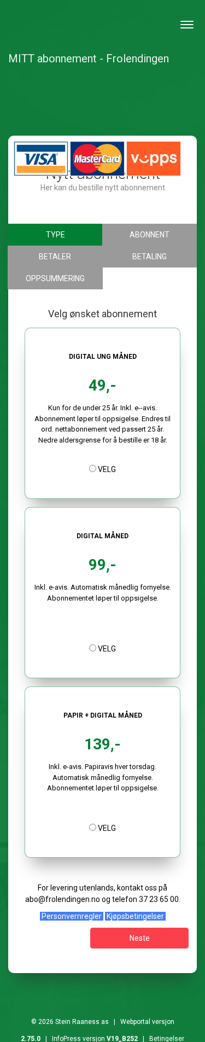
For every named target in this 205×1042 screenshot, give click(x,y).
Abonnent (149, 234)
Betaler (55, 256)
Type (55, 234)
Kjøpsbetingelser (135, 916)
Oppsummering (55, 278)
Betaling (149, 256)
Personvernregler (71, 916)
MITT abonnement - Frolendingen (88, 58)
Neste (140, 938)
